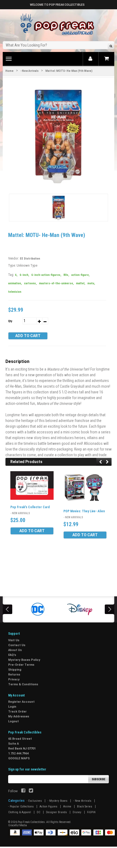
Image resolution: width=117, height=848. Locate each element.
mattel (80, 283)
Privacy (14, 679)
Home (9, 70)
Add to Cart (28, 336)
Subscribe (98, 779)
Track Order (17, 711)
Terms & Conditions (23, 684)
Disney (77, 812)
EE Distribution (30, 258)
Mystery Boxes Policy (24, 660)
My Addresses (18, 716)
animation (15, 283)
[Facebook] (23, 791)
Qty (10, 321)
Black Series (84, 806)
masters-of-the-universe (56, 283)
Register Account (21, 702)
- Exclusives (34, 801)
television (14, 292)
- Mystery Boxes (57, 801)
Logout (13, 721)
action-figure (80, 275)
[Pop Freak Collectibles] (58, 24)
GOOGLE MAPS (19, 758)
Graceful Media (17, 825)
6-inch (24, 275)
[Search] (111, 45)
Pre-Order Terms (21, 665)
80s (66, 275)
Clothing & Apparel (19, 812)
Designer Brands (56, 812)
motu (91, 283)
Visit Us (13, 640)
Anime (67, 806)
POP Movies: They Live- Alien (84, 511)
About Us (15, 650)
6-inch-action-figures (46, 275)
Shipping (14, 669)
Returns (14, 674)
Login (12, 706)
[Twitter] (31, 791)
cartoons (30, 283)
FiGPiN (91, 812)
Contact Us (16, 645)
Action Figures (48, 806)
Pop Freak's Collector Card (30, 507)
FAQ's (12, 655)
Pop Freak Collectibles (31, 822)
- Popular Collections (21, 806)
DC (38, 812)
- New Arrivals (29, 70)
